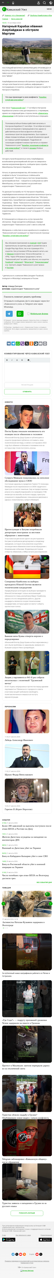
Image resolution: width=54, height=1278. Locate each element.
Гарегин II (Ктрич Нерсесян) (18, 809)
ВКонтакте (29, 262)
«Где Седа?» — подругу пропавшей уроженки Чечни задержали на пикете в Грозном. (24, 1021)
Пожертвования (46, 1235)
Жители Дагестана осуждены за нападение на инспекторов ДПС (24, 838)
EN (8, 2)
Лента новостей (16, 19)
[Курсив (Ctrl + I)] (11, 360)
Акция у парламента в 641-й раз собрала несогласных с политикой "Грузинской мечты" (24, 680)
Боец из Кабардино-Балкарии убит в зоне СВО (25, 856)
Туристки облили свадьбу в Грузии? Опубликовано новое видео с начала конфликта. (25, 1116)
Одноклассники (41, 262)
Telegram (10, 254)
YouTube (10, 268)
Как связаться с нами (23, 1235)
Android (33, 243)
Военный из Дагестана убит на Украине (21, 847)
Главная (5, 19)
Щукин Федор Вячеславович (19, 774)
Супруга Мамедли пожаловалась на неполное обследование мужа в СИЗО (27, 479)
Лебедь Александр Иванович (19, 739)
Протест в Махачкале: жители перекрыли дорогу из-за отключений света (26, 1067)
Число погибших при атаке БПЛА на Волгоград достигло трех (25, 877)
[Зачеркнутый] (21, 360)
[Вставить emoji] (28, 360)
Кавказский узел (18, 108)
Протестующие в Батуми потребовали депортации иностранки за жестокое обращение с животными (23, 532)
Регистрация (27, 385)
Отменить (27, 392)
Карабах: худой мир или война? (16, 236)
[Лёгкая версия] (13, 3)
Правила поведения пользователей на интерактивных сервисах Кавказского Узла (27, 1262)
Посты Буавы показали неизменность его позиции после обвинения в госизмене (25, 433)
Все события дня (44, 882)
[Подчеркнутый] (16, 360)
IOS (39, 243)
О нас (4, 1235)
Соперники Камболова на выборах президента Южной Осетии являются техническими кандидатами (23, 584)
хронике (33, 148)
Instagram (18, 262)
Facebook (9, 262)
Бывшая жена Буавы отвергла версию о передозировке (24, 637)
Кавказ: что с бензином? (15, 15)
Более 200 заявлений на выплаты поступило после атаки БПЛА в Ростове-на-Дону (26, 827)
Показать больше (27, 1213)
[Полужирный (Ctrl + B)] (6, 360)
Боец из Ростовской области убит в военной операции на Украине (23, 866)
